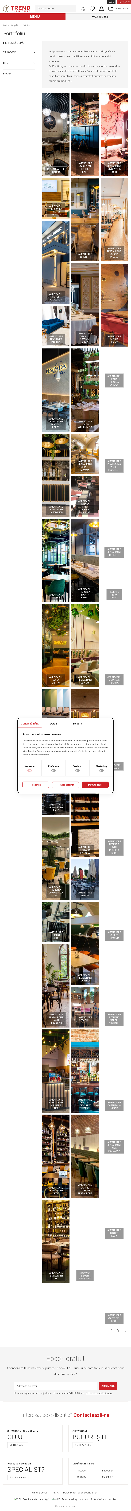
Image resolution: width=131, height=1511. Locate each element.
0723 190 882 (100, 16)
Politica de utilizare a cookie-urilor (80, 1492)
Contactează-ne (91, 1415)
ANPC (56, 1492)
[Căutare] (73, 8)
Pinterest (81, 1470)
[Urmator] (125, 1331)
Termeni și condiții (39, 1492)
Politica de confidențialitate (99, 1393)
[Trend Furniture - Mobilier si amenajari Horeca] (16, 8)
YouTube (81, 1476)
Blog (111, 2)
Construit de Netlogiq (65, 1506)
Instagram (107, 1476)
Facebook (107, 1470)
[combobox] (55, 8)
